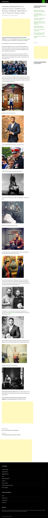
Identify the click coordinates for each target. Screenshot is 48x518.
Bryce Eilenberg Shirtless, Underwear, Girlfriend (11, 434)
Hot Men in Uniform (13, 6)
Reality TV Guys (20, 6)
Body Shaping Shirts (6, 478)
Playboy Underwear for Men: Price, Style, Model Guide (39, 33)
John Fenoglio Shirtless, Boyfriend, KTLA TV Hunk (39, 27)
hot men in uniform (24, 38)
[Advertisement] (16, 27)
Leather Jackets (5, 483)
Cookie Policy (4, 500)
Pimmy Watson (15, 15)
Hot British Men (5, 6)
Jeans (3, 476)
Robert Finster (11, 312)
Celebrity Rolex (5, 471)
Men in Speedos (5, 487)
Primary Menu (46, 1)
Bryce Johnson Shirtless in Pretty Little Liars (10, 429)
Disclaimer (4, 502)
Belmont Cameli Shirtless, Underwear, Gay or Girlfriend (39, 11)
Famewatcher (5, 1)
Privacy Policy (4, 498)
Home (3, 495)
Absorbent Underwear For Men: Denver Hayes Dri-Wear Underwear (39, 23)
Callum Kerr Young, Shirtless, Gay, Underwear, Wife (39, 19)
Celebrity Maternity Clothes (7, 485)
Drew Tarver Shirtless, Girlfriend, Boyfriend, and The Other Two (39, 15)
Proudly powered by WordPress (7, 516)
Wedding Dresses (5, 473)
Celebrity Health (5, 469)
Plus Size (3, 480)
